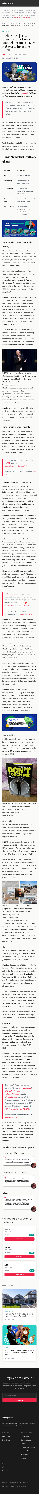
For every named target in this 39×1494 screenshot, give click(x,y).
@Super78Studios (12, 1094)
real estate (24, 93)
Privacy (5, 1486)
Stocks (23, 1458)
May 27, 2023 (26, 614)
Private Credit (26, 1451)
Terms (12, 1486)
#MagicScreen (11, 1097)
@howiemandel (12, 594)
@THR (7, 1109)
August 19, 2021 (11, 1117)
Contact (5, 1471)
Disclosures (21, 1486)
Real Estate (25, 1454)
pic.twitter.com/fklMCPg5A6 (16, 466)
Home (4, 23)
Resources (11, 23)
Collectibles (25, 1436)
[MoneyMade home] (9, 3)
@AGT (7, 463)
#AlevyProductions (12, 1091)
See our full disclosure (22, 17)
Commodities (26, 1440)
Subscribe (19, 1400)
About (4, 1467)
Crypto (23, 1444)
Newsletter (6, 1440)
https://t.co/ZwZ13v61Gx (20, 1109)
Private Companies (28, 1447)
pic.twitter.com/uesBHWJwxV (16, 606)
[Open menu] (35, 3)
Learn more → (19, 1239)
